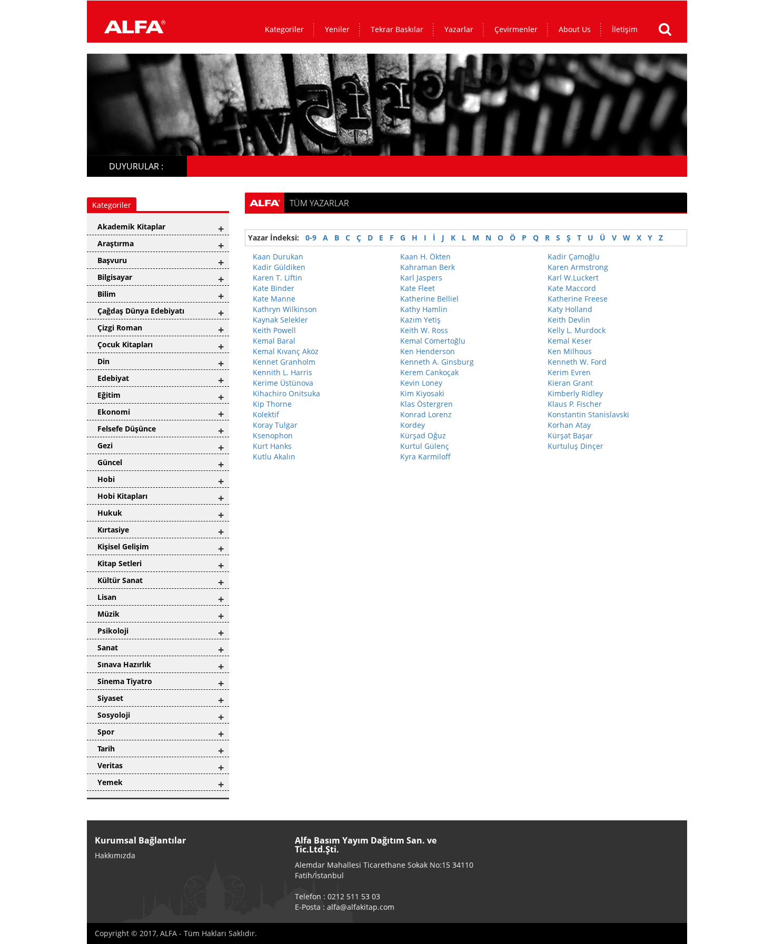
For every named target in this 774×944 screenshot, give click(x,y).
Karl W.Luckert (573, 278)
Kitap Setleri (119, 563)
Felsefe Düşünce (126, 429)
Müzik (108, 614)
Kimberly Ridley (575, 393)
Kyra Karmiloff (425, 456)
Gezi (105, 445)
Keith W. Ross (424, 330)
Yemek (110, 782)
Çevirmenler (516, 29)
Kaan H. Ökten (425, 257)
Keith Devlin (569, 320)
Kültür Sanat (120, 580)
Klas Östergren (426, 404)
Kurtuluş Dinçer (575, 446)
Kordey (412, 425)
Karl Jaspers (421, 278)
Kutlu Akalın (274, 456)
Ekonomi (113, 412)
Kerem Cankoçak (429, 372)
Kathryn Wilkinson (285, 309)
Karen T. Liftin (277, 278)
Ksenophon (273, 435)
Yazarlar (458, 29)
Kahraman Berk (427, 267)
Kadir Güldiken (279, 267)
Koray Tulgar (275, 425)
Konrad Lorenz (426, 414)
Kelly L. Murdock (577, 330)
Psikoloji (112, 631)
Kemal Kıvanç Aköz (286, 351)
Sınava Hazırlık (124, 664)
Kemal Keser (570, 341)
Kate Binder (273, 288)
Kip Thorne (272, 404)
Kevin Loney (421, 383)
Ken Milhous (570, 351)
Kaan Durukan (278, 257)
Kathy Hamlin (424, 309)
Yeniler (337, 29)
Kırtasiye (113, 530)
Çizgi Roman (119, 328)
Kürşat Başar (570, 435)
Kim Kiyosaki (422, 393)
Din (103, 361)
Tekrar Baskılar (397, 29)
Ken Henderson (427, 351)
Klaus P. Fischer (575, 404)
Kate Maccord (572, 288)
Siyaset (110, 698)
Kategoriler (284, 29)
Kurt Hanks (272, 446)
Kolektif (266, 414)
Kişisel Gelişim (123, 546)
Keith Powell (274, 330)
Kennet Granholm (284, 362)
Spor (105, 732)
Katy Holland (570, 309)
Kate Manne (274, 299)
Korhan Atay (569, 425)
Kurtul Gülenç (424, 446)
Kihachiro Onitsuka (286, 393)
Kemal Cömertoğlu (432, 341)
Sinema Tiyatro (124, 681)
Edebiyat (113, 378)
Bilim (106, 294)
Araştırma (115, 243)
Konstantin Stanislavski (588, 414)
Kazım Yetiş (420, 320)
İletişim (625, 29)
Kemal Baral (274, 341)
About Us (575, 29)
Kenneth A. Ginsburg (437, 362)
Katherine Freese (578, 299)
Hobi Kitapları (122, 496)
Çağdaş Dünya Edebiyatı (140, 311)
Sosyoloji (113, 715)
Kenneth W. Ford (577, 362)
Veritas (110, 765)
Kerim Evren (569, 372)
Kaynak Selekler (280, 320)
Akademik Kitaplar (131, 227)
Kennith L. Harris (282, 372)
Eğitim (109, 395)
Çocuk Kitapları (125, 344)
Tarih (106, 749)
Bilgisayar (114, 277)
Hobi (106, 479)
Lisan (106, 597)
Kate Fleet (417, 288)
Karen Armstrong (578, 267)
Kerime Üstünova (283, 383)
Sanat (107, 647)
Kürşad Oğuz (423, 435)
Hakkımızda (115, 855)
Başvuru (112, 260)
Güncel (109, 462)
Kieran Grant (570, 383)
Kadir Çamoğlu (574, 257)
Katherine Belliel (429, 299)
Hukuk (109, 513)
